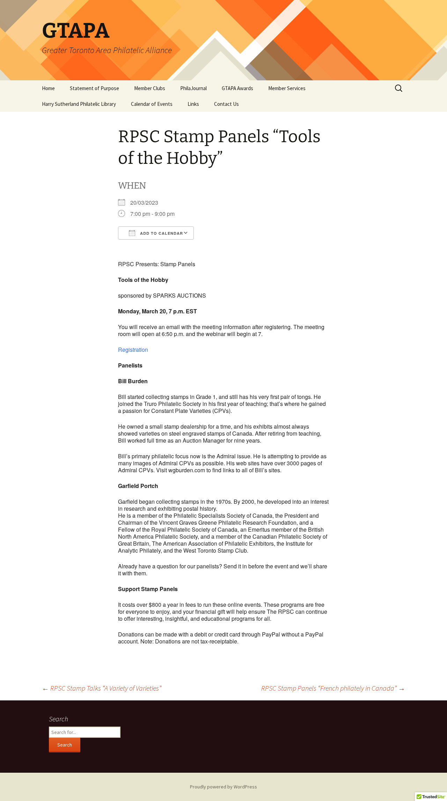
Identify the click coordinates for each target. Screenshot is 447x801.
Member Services (287, 88)
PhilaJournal (193, 88)
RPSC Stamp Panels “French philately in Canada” (333, 688)
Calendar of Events (152, 104)
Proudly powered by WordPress (223, 787)
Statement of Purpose (94, 88)
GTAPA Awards (237, 88)
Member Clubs (149, 88)
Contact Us (226, 104)
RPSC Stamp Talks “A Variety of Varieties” (101, 688)
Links (193, 104)
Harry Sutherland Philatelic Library (79, 104)
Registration (133, 349)
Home (48, 88)
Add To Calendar (161, 233)
